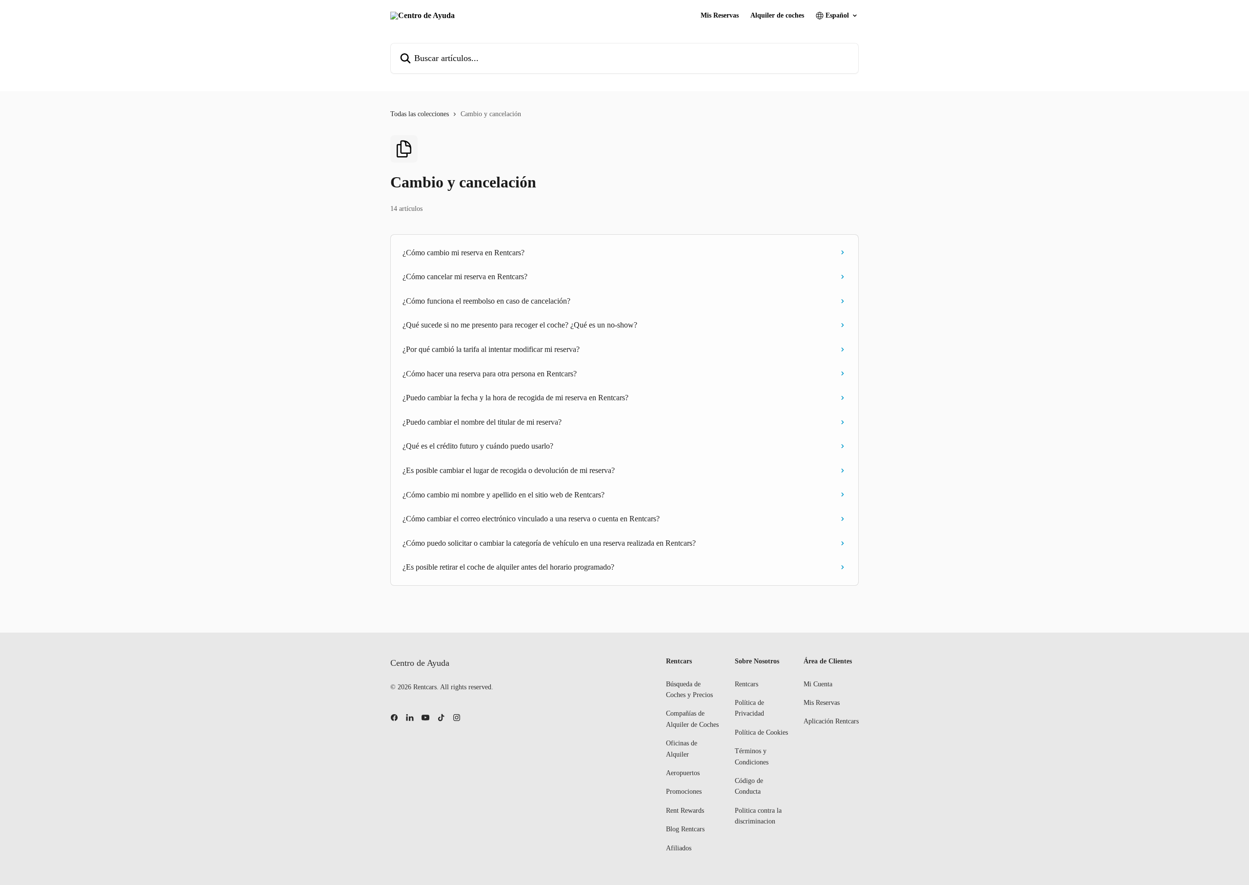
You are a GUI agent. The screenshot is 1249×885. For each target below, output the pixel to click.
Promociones (684, 791)
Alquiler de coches (777, 15)
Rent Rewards (685, 810)
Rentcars (746, 684)
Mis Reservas (720, 15)
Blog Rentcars (685, 829)
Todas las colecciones (419, 114)
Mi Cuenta (818, 684)
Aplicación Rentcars (831, 721)
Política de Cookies (761, 732)
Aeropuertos (683, 773)
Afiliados (678, 848)
